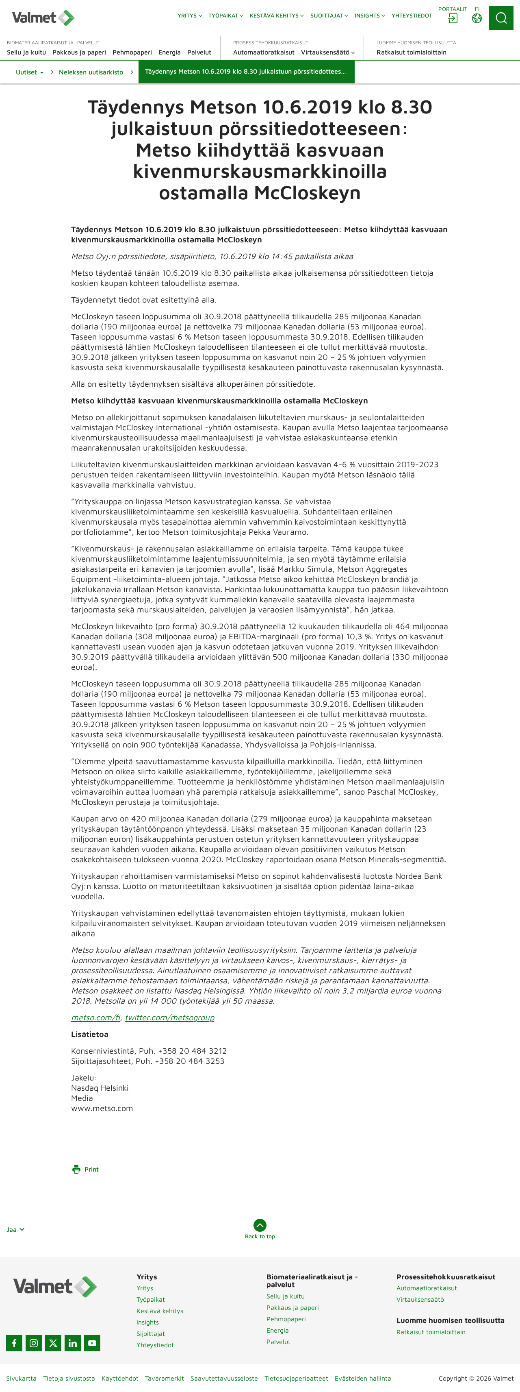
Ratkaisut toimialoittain (431, 1331)
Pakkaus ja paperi (292, 1307)
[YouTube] (92, 1343)
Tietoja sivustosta (69, 1378)
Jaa (11, 1229)
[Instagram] (34, 1343)
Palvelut (278, 1341)
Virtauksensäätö (420, 1299)
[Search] (501, 18)
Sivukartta (21, 1378)
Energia (277, 1330)
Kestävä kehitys (159, 1310)
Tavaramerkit (164, 1378)
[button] (29, 72)
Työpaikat (150, 1299)
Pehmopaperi (286, 1318)
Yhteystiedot (155, 1344)
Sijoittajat (150, 1333)
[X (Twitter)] (53, 1343)
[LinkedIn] (73, 1343)
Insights (147, 1322)
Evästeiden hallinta (363, 1378)
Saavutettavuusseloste (224, 1378)
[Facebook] (14, 1343)
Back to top (260, 1236)
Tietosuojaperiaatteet (296, 1378)
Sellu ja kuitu (285, 1296)
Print (91, 1169)
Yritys (144, 1288)
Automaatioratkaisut (426, 1288)
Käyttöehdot (120, 1378)
